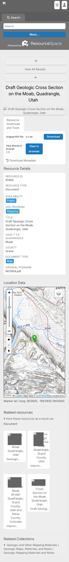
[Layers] (59, 293)
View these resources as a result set (29, 418)
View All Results (35, 69)
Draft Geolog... (40, 509)
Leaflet (18, 395)
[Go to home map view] (9, 339)
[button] (34, 338)
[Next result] (35, 77)
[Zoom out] (9, 331)
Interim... (36, 465)
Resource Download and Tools (13, 123)
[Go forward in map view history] (9, 345)
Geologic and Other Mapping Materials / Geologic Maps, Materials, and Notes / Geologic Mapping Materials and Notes (31, 548)
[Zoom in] (9, 292)
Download (53, 136)
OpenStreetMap (44, 395)
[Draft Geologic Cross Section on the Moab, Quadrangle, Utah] (34, 111)
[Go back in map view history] (9, 351)
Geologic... (13, 459)
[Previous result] (36, 61)
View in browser (34, 149)
